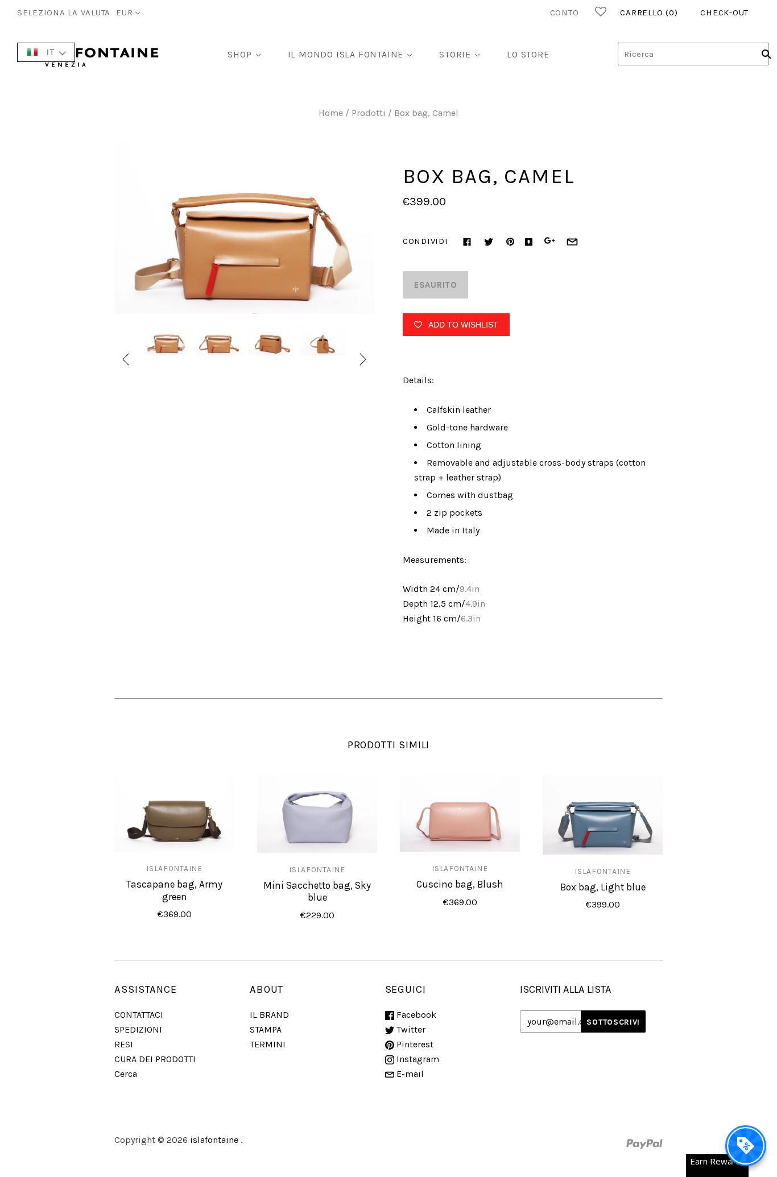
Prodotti (369, 112)
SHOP (239, 54)
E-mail (409, 1073)
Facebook (415, 1014)
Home (331, 112)
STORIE (455, 54)
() (648, 12)
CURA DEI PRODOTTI (155, 1059)
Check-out (724, 12)
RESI (123, 1044)
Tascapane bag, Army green (174, 890)
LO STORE (528, 54)
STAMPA (266, 1029)
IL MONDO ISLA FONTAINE (346, 54)
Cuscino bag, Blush (459, 884)
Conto (564, 12)
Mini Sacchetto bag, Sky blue (317, 891)
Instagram (416, 1059)
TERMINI (268, 1044)
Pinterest (413, 1044)
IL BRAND (269, 1014)
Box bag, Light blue (603, 887)
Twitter (409, 1029)
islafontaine (174, 868)
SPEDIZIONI (138, 1029)
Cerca (125, 1073)
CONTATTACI (138, 1014)
